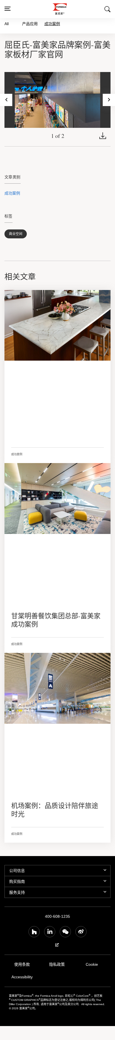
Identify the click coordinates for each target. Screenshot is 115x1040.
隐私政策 (57, 964)
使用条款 (22, 964)
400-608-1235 (57, 916)
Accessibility (22, 977)
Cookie (92, 964)
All (6, 23)
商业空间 (15, 234)
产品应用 (30, 23)
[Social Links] (34, 931)
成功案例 (52, 24)
